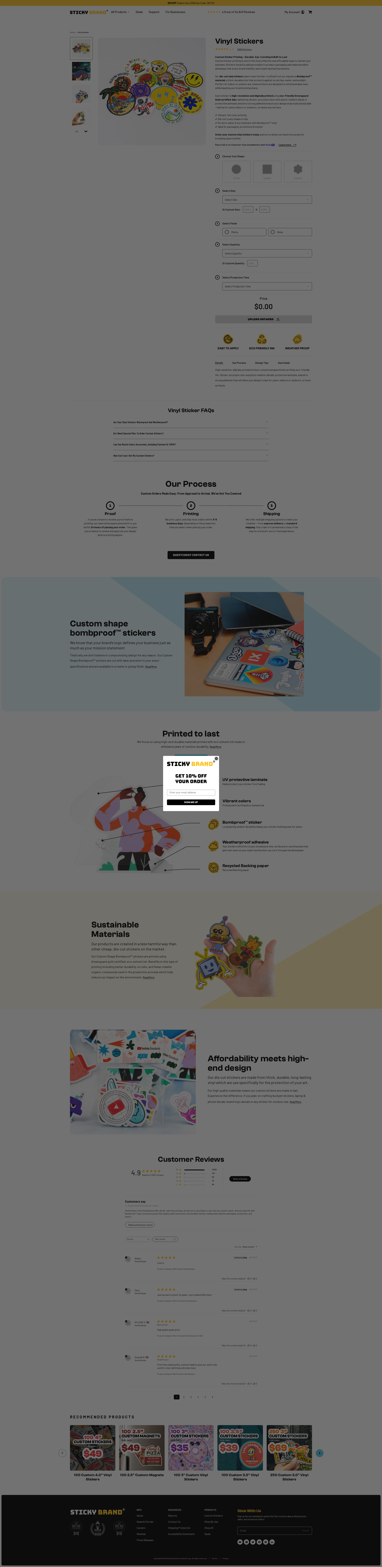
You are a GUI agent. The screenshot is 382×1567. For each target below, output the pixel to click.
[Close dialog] (216, 758)
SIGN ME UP (191, 802)
